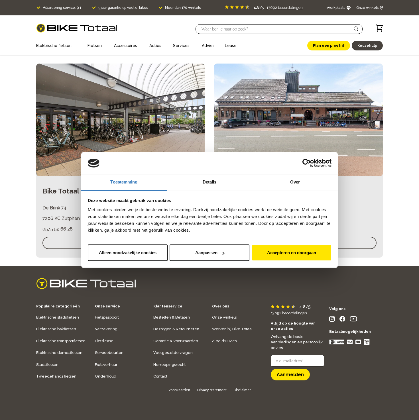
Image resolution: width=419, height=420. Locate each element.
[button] (356, 29)
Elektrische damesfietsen (59, 352)
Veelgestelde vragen (173, 352)
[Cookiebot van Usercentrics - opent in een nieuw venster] (306, 163)
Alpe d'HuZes (224, 341)
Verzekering (106, 329)
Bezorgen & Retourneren (176, 329)
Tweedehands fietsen (56, 376)
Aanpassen (206, 252)
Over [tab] (295, 182)
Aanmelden (290, 374)
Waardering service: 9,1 (62, 8)
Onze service (107, 306)
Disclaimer (242, 390)
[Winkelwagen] (379, 28)
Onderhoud (105, 376)
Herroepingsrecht (169, 364)
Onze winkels (224, 317)
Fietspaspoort (107, 317)
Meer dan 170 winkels (183, 8)
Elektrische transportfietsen (61, 341)
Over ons (220, 306)
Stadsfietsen (47, 364)
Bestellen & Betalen (171, 317)
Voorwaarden (179, 390)
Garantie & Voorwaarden (175, 341)
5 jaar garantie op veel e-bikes (123, 8)
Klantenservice (167, 306)
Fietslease (104, 341)
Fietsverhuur (106, 364)
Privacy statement (212, 390)
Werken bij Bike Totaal (232, 329)
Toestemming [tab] (123, 182)
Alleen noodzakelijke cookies (127, 252)
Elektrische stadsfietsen (57, 317)
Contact (160, 376)
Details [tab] (210, 182)
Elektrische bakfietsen (56, 329)
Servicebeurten (109, 352)
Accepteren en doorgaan (291, 252)
